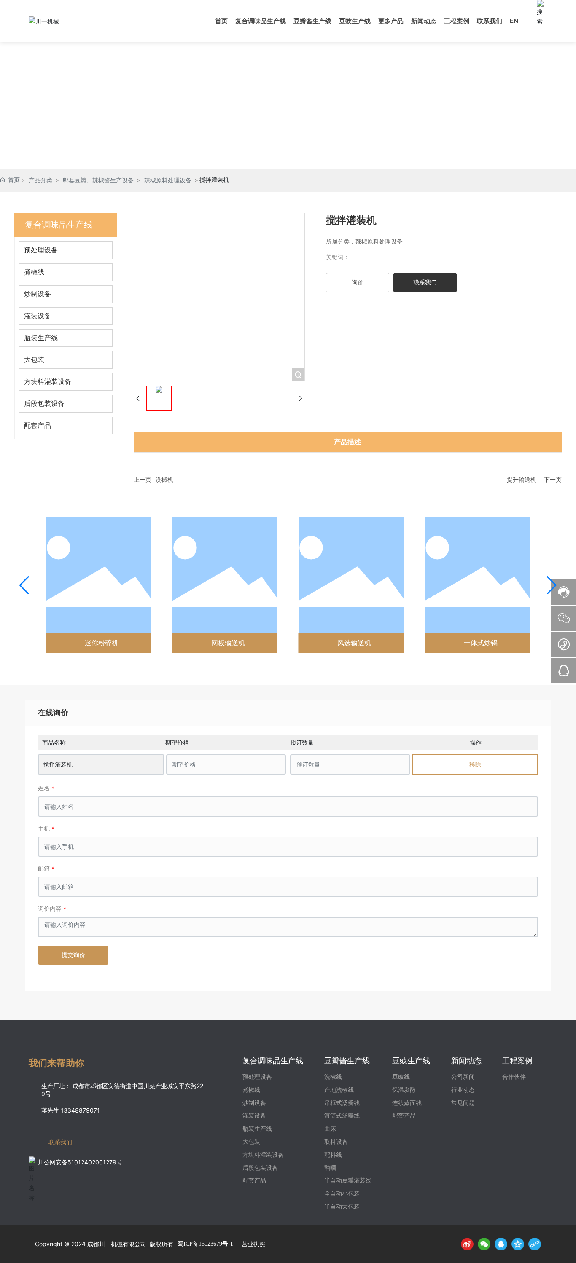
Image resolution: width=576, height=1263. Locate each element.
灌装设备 (37, 315)
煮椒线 (34, 272)
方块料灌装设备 (47, 381)
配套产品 (37, 425)
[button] (24, 585)
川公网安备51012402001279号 (80, 1162)
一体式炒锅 (481, 642)
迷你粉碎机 (101, 642)
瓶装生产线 (41, 337)
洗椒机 (164, 479)
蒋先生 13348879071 (70, 1110)
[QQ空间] (517, 1244)
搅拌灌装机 (58, 764)
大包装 (34, 359)
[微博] (467, 1244)
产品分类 (40, 180)
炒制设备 (37, 294)
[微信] (484, 1244)
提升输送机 (521, 479)
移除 (475, 764)
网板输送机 (228, 642)
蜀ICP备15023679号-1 (205, 1244)
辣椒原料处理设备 (167, 180)
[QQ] (501, 1244)
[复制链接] (534, 1244)
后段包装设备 (44, 403)
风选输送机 (354, 642)
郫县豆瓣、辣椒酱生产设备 (98, 180)
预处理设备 (41, 250)
